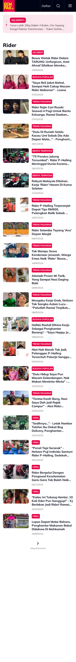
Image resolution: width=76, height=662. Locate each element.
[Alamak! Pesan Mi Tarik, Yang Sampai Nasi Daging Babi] (16, 275)
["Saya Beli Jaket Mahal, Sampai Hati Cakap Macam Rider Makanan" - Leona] (16, 82)
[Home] (9, 6)
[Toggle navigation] (70, 6)
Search (58, 6)
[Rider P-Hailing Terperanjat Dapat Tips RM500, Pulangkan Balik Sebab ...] (16, 205)
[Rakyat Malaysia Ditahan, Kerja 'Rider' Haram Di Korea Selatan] (16, 180)
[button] (6, 21)
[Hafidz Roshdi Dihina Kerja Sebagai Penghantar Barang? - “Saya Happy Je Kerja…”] (16, 324)
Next (38, 543)
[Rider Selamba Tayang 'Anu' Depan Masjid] (16, 229)
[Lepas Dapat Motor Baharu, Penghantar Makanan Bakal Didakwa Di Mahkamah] (16, 521)
